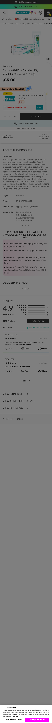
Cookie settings (14, 719)
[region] (26, 714)
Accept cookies (37, 719)
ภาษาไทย (15, 716)
